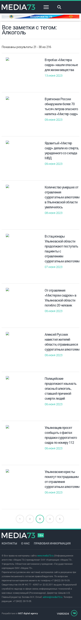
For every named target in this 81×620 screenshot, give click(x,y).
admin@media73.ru (52, 596)
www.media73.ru (45, 555)
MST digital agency (28, 613)
